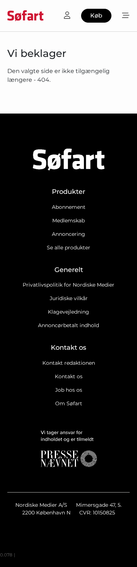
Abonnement (68, 207)
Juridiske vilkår (69, 298)
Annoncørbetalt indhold (68, 325)
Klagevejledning (68, 312)
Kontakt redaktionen (68, 363)
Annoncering (68, 234)
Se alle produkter (68, 247)
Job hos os (68, 390)
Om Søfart (68, 403)
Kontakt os (69, 376)
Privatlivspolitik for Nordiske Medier (68, 284)
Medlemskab (68, 220)
